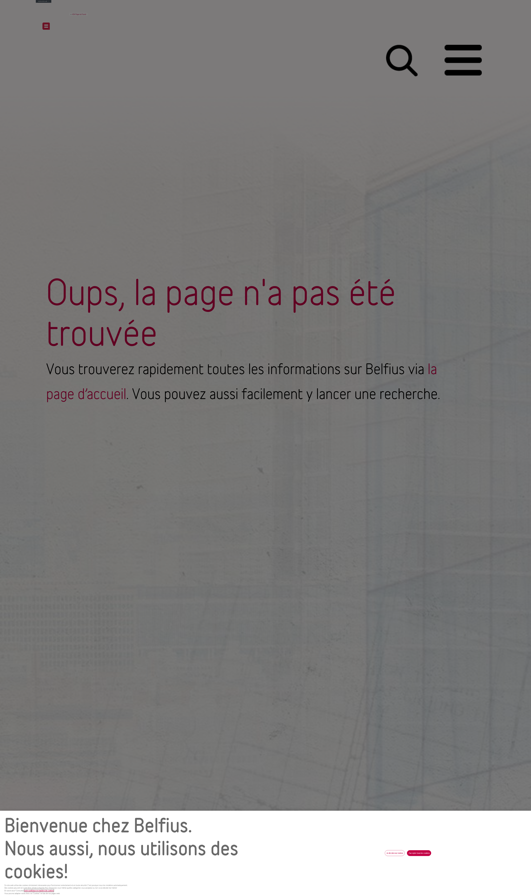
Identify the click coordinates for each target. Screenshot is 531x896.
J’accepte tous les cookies (419, 853)
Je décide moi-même (394, 853)
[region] (265, 853)
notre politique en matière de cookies (39, 890)
